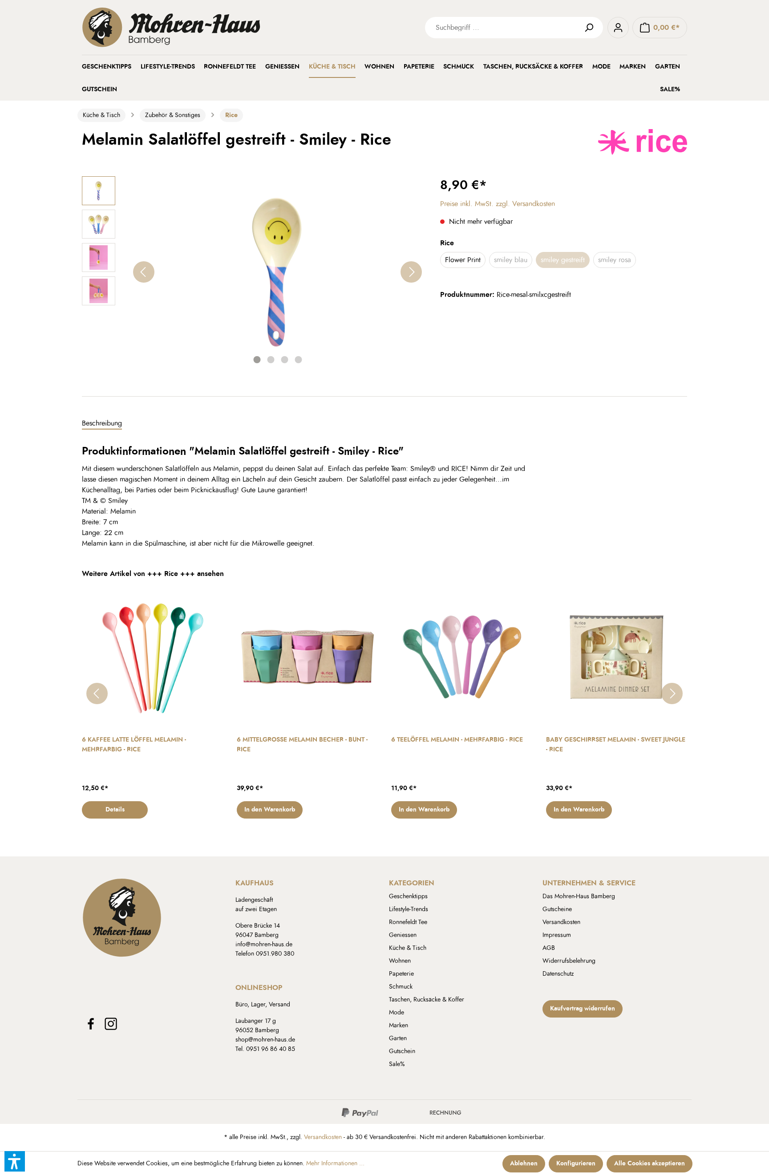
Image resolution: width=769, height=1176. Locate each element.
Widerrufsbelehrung (568, 961)
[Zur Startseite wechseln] (215, 27)
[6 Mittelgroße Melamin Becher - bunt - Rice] (307, 657)
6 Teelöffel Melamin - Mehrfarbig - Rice (457, 740)
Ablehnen (524, 1163)
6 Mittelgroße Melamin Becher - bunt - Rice (302, 745)
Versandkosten (561, 922)
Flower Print (463, 260)
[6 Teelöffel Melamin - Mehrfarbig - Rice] (462, 657)
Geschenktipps (408, 896)
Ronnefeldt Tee (408, 922)
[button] (14, 1161)
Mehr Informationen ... (335, 1163)
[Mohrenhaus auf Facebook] (91, 1024)
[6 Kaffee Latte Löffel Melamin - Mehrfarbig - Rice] (152, 657)
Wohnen (400, 961)
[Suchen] (592, 27)
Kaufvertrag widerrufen (582, 1009)
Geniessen (403, 935)
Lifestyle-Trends (408, 909)
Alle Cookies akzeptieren (649, 1163)
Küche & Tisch (407, 948)
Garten (398, 1038)
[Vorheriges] (143, 272)
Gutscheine (557, 909)
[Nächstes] (411, 272)
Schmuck (401, 987)
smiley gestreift (563, 260)
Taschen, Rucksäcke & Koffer (426, 1000)
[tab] (102, 424)
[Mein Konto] (618, 27)
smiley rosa (614, 260)
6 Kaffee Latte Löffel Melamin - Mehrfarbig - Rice (134, 745)
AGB (548, 948)
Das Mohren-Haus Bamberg (578, 896)
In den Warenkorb (269, 810)
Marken (398, 1025)
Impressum (556, 935)
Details (115, 810)
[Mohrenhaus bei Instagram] (111, 1024)
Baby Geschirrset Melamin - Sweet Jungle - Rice (615, 745)
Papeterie (401, 974)
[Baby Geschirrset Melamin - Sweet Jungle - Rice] (617, 657)
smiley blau (510, 260)
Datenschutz (558, 974)
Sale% (397, 1064)
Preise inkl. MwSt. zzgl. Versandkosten (497, 203)
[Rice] (642, 140)
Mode (396, 1013)
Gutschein (402, 1051)
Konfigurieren (575, 1163)
